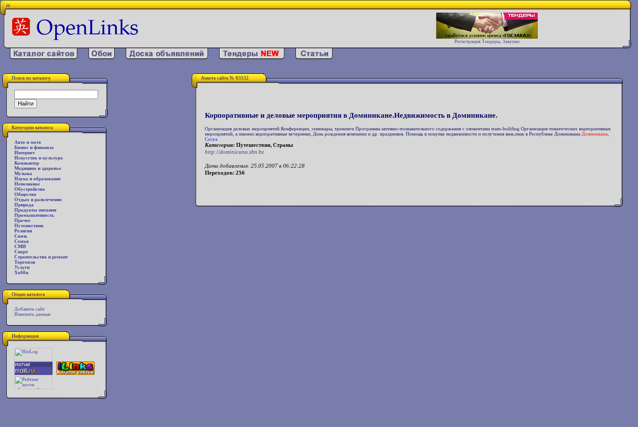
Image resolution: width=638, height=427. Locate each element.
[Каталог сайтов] (43, 57)
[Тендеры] (251, 57)
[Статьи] (314, 57)
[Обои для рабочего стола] (102, 57)
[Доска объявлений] (167, 57)
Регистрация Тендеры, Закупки (487, 41)
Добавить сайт (29, 308)
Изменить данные (32, 314)
